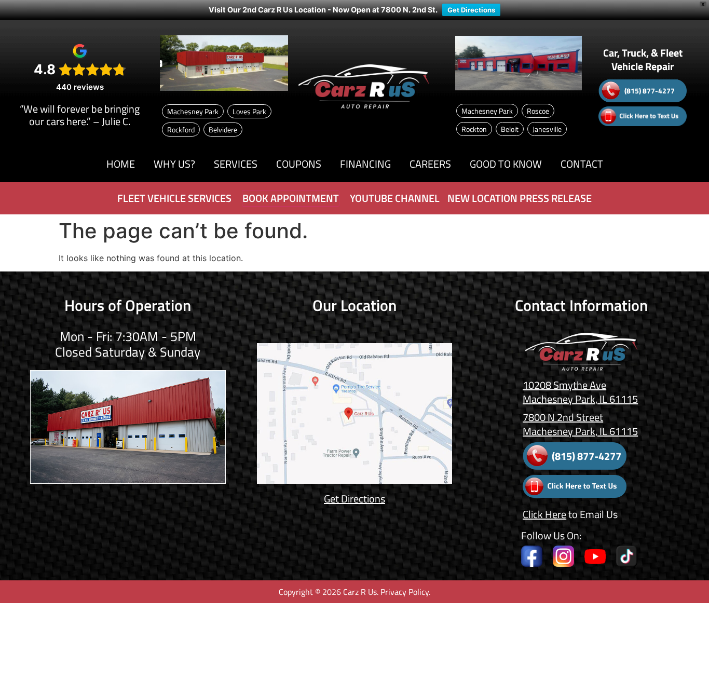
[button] (174, 164)
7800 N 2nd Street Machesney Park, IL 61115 (580, 424)
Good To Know (506, 164)
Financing (365, 164)
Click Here (544, 514)
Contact (582, 164)
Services (235, 164)
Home (120, 164)
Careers (430, 164)
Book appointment (290, 198)
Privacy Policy (404, 592)
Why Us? (174, 164)
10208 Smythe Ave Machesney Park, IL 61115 (580, 392)
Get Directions (471, 10)
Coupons (298, 164)
